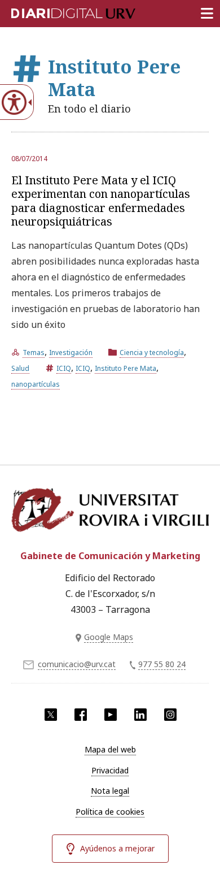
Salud (20, 368)
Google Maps (108, 637)
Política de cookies (110, 811)
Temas (34, 352)
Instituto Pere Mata (125, 368)
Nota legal (110, 790)
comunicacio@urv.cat (77, 664)
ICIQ (63, 368)
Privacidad (110, 770)
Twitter (51, 714)
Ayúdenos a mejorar (117, 848)
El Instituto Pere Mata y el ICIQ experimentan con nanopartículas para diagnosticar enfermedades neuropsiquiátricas (100, 200)
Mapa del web (110, 749)
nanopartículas (35, 384)
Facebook (80, 714)
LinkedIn (140, 714)
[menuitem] (110, 749)
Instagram (170, 714)
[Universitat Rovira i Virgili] (110, 512)
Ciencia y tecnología (152, 352)
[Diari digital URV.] (59, 11)
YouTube (110, 714)
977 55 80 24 (162, 664)
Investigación (71, 352)
